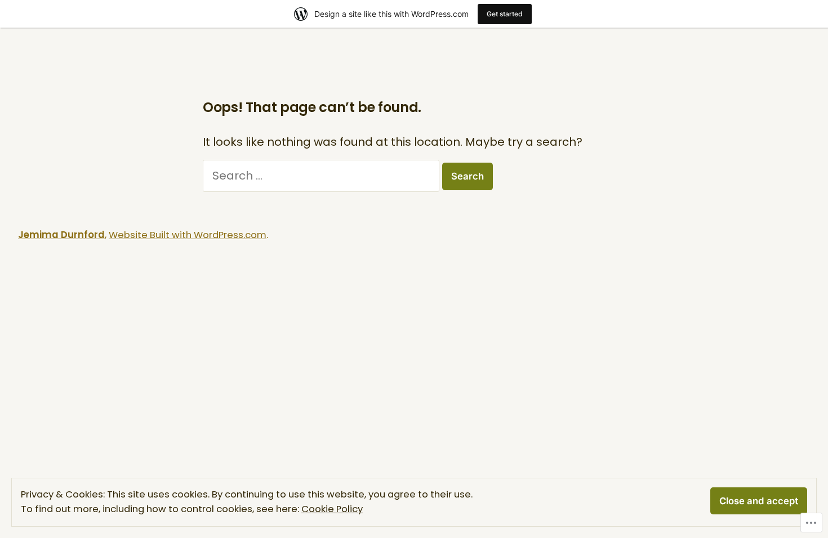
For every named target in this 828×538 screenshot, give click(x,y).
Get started (505, 14)
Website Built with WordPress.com (187, 234)
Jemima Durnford (61, 234)
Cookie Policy (332, 509)
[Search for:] (322, 175)
